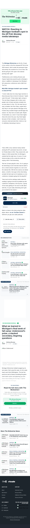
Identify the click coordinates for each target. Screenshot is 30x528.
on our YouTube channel (17, 212)
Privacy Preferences (15, 519)
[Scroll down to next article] (27, 294)
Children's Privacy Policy (20, 495)
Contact (3, 497)
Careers (3, 495)
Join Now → (15, 403)
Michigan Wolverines (10, 63)
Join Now (15, 21)
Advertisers (4, 492)
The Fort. (22, 228)
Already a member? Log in (15, 407)
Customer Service (19, 490)
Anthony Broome (10, 40)
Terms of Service (19, 497)
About (3, 490)
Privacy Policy (18, 492)
